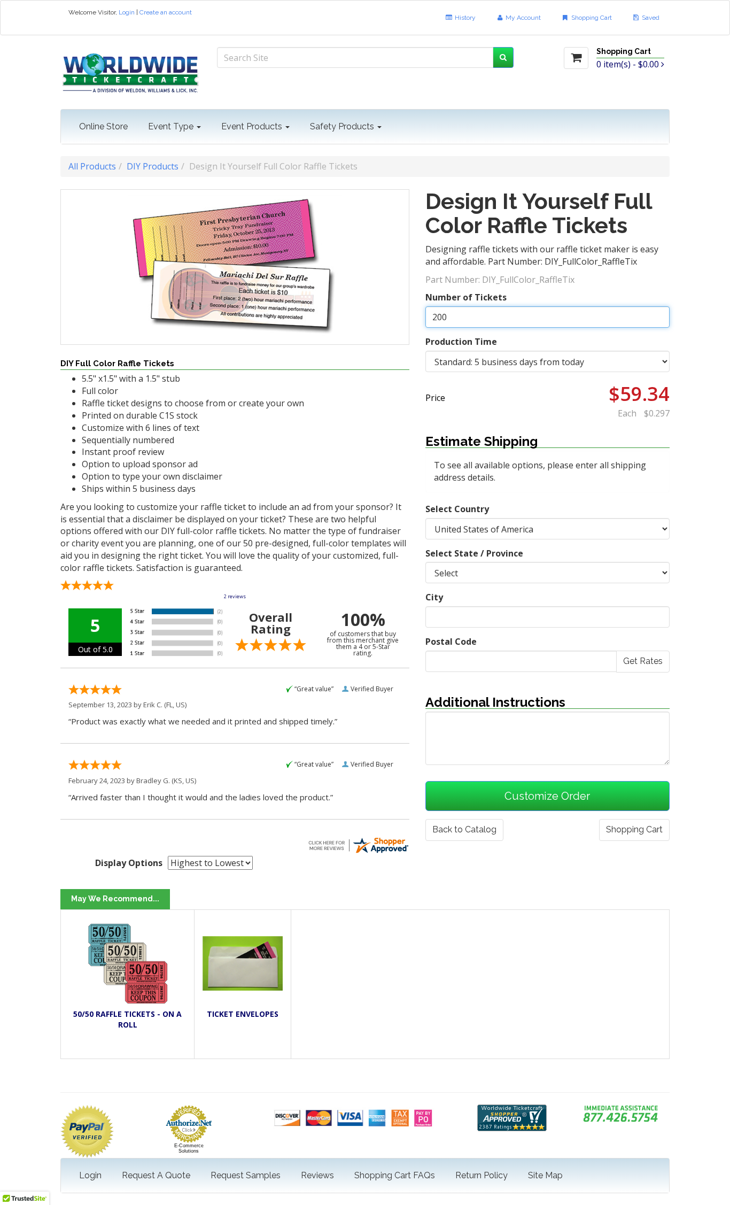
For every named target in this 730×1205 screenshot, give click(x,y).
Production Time (461, 341)
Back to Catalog (464, 829)
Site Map (545, 1175)
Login (127, 12)
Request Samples (246, 1175)
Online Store (103, 126)
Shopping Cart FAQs (394, 1175)
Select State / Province (474, 553)
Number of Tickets (466, 297)
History (464, 17)
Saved (649, 17)
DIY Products (152, 166)
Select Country (457, 509)
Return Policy (481, 1175)
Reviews (317, 1175)
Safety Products (343, 126)
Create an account (165, 12)
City (434, 597)
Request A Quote (156, 1175)
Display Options (128, 863)
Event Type (172, 126)
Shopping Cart (591, 17)
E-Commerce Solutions (189, 1148)
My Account (522, 17)
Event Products (252, 126)
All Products (92, 166)
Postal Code (451, 641)
